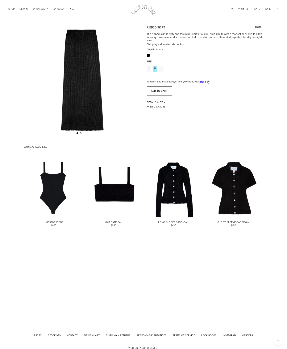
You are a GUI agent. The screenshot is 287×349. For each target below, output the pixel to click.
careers (247, 336)
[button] (77, 133)
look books (209, 336)
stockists (54, 336)
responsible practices (152, 336)
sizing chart (92, 336)
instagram (229, 336)
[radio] (148, 55)
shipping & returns (118, 336)
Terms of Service (184, 336)
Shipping (152, 44)
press (38, 336)
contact (72, 336)
